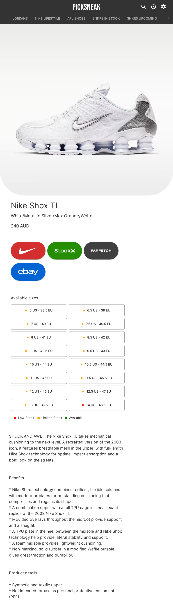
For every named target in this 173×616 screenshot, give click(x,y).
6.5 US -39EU (98, 310)
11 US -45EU (41, 378)
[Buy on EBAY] (28, 272)
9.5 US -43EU (98, 351)
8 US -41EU (41, 337)
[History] (153, 6)
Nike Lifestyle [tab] (47, 18)
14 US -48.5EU (98, 405)
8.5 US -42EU (98, 337)
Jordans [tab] (20, 18)
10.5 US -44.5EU (99, 364)
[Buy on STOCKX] (64, 250)
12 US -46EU (41, 391)
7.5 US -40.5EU (99, 324)
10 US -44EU (41, 364)
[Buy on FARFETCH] (101, 250)
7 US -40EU (41, 324)
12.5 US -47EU (98, 391)
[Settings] (163, 6)
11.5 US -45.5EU (98, 378)
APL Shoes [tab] (76, 18)
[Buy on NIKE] (28, 250)
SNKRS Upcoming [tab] (142, 18)
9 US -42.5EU (41, 351)
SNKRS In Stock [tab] (106, 18)
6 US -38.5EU (41, 310)
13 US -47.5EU (41, 405)
